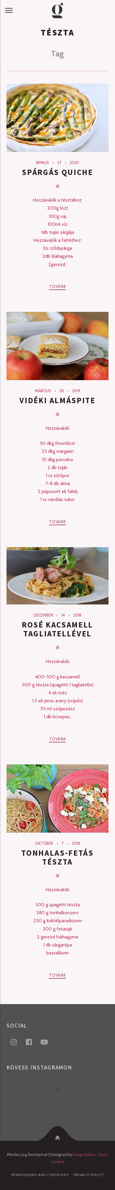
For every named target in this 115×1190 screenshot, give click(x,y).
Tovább (57, 286)
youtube (47, 1041)
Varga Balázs (85, 1154)
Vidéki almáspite (57, 400)
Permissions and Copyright (40, 1175)
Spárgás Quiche (57, 172)
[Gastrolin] (57, 10)
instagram (17, 1041)
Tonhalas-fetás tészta (57, 857)
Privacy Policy (89, 1175)
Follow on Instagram (61, 1099)
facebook (32, 1041)
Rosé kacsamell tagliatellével (57, 629)
